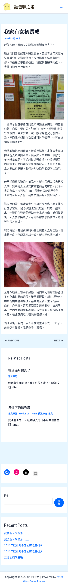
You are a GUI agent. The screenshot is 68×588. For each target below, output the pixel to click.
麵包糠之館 (24, 6)
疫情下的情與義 (19, 407)
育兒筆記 (12, 376)
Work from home (28, 413)
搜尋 (6, 495)
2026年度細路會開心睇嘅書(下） (23, 545)
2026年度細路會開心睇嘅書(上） (23, 551)
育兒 (50, 413)
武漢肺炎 (42, 413)
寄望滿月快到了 (19, 370)
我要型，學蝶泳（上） (17, 539)
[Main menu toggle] (61, 6)
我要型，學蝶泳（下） (17, 533)
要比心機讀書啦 (13, 557)
